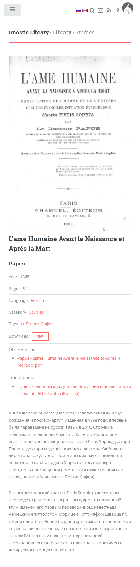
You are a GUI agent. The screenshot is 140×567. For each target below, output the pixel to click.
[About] (117, 11)
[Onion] (127, 11)
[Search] (92, 11)
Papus (17, 263)
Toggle (12, 11)
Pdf (40, 336)
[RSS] (109, 11)
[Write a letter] (100, 11)
